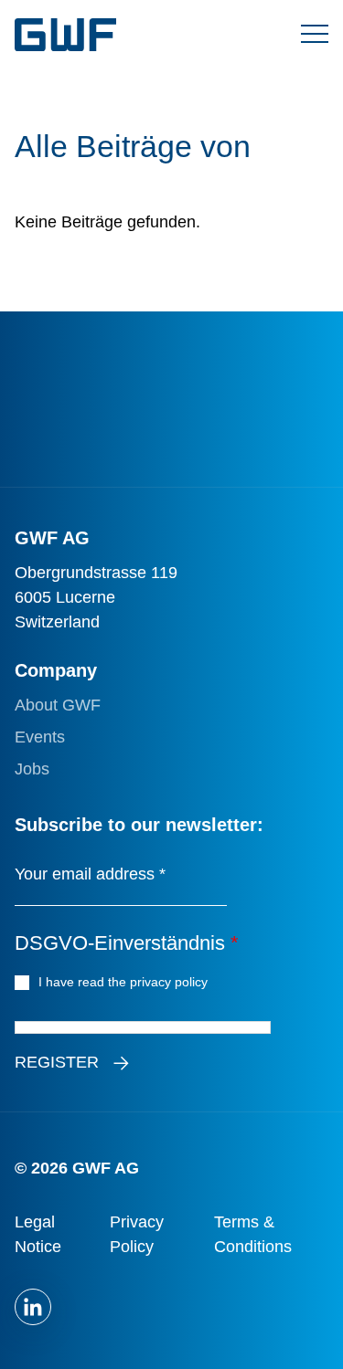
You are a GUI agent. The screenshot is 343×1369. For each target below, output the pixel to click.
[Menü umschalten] (314, 34)
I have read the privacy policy (125, 981)
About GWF (58, 705)
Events (40, 737)
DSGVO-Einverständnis (127, 943)
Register (57, 1062)
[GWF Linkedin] (33, 1307)
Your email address (90, 874)
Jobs (32, 769)
